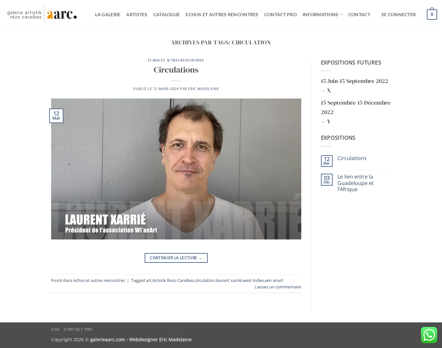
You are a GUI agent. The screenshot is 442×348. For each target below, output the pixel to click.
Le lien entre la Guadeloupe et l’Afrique (355, 183)
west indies (253, 280)
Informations (320, 14)
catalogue (166, 14)
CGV (55, 329)
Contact (359, 14)
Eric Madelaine (203, 88)
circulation (205, 280)
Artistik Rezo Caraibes (173, 280)
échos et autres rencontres (176, 60)
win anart (274, 280)
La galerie (108, 14)
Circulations (176, 69)
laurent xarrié (229, 280)
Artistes (136, 14)
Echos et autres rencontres (222, 14)
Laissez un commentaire (278, 287)
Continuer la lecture (176, 258)
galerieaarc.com (107, 339)
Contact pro (280, 14)
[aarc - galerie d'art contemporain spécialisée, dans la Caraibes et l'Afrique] (42, 15)
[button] (398, 14)
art (148, 280)
